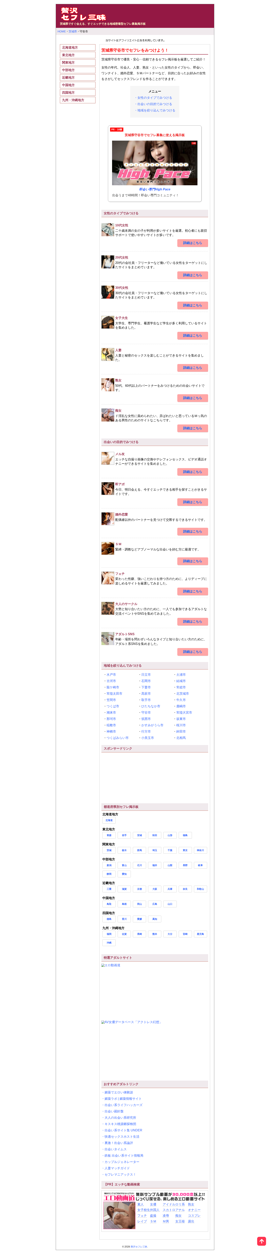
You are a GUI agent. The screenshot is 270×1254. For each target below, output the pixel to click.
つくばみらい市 (118, 737)
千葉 (170, 850)
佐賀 (124, 934)
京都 (139, 889)
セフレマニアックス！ (120, 1174)
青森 (109, 835)
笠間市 (111, 700)
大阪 (154, 889)
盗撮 (153, 1215)
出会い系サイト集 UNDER (123, 1130)
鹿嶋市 (181, 706)
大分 (170, 934)
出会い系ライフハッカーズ (124, 1105)
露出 (191, 1221)
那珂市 (111, 719)
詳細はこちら (192, 243)
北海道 (109, 820)
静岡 (109, 874)
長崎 (139, 934)
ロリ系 (180, 1204)
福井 (154, 865)
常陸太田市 (114, 693)
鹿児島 (200, 934)
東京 (185, 850)
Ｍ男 (166, 1221)
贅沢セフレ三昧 (139, 1246)
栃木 (124, 850)
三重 (109, 889)
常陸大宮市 (184, 712)
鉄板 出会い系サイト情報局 (124, 1155)
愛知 (124, 874)
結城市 (181, 681)
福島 (185, 835)
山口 (170, 904)
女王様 (180, 1221)
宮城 (139, 835)
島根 (124, 904)
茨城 (109, 850)
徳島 (109, 919)
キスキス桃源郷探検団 (120, 1124)
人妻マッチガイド (117, 1168)
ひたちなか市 (150, 706)
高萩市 (146, 693)
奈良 (185, 889)
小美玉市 (147, 737)
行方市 (146, 731)
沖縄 (109, 942)
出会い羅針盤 (114, 1111)
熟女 (191, 1204)
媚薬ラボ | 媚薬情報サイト (123, 1098)
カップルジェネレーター (122, 1162)
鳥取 (109, 904)
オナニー (194, 1210)
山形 (170, 835)
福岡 (109, 934)
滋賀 (124, 889)
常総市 (181, 687)
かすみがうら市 (152, 725)
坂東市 (181, 719)
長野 (185, 865)
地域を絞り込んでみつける (156, 110)
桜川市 (181, 725)
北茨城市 (182, 693)
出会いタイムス (116, 1149)
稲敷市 (111, 725)
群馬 (139, 850)
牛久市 (181, 700)
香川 (124, 919)
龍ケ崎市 (113, 687)
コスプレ (194, 1215)
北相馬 (181, 737)
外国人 (155, 1210)
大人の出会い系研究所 (120, 1117)
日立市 (146, 674)
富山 (124, 865)
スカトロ (169, 1210)
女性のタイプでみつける (154, 97)
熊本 (154, 934)
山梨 (170, 865)
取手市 (146, 700)
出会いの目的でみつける (154, 104)
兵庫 (170, 889)
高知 (154, 919)
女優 (153, 1204)
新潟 (109, 865)
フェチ (142, 1215)
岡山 (139, 904)
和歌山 (200, 889)
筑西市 (146, 719)
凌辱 (166, 1215)
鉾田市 (181, 731)
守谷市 (146, 712)
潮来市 (111, 712)
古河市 (111, 681)
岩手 (124, 835)
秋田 (154, 835)
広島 (154, 904)
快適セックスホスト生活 (122, 1136)
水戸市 (111, 674)
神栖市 (111, 731)
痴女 (178, 1215)
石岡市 (146, 681)
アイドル (169, 1204)
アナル (180, 1210)
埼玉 (154, 850)
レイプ (142, 1221)
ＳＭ (153, 1221)
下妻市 (146, 687)
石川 (139, 865)
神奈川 (200, 850)
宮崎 (185, 934)
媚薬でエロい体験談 (119, 1092)
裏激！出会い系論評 (119, 1143)
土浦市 (181, 674)
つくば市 (113, 706)
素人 (140, 1204)
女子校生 (143, 1210)
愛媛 (139, 919)
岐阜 (200, 865)
